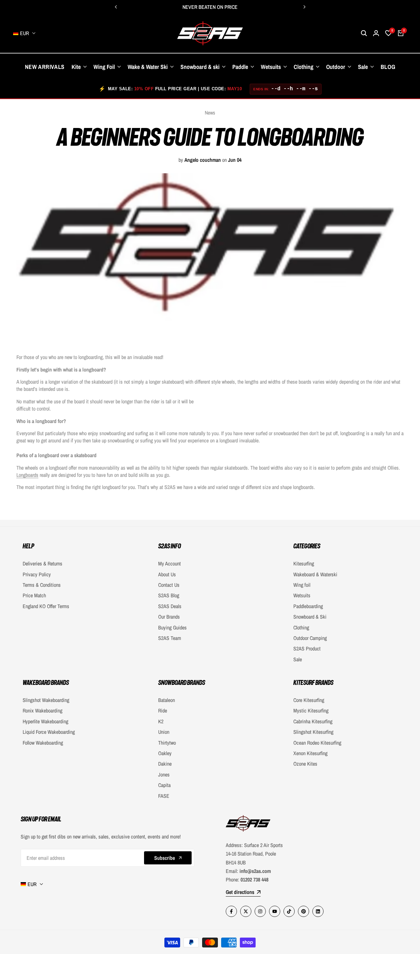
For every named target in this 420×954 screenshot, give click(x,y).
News (210, 112)
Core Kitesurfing (308, 700)
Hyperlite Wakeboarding (45, 721)
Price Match (34, 595)
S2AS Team (169, 638)
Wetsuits (301, 595)
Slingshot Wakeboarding (46, 700)
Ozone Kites (305, 763)
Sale (297, 659)
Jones (164, 774)
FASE (163, 795)
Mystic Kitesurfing (310, 710)
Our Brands (169, 616)
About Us (167, 574)
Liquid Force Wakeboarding (49, 731)
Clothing (301, 627)
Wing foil (301, 584)
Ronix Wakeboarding (42, 710)
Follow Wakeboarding (43, 742)
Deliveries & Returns (42, 563)
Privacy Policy (37, 574)
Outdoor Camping (310, 638)
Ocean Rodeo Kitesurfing (317, 742)
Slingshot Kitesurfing (313, 731)
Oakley (165, 753)
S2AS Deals (169, 606)
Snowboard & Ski (309, 616)
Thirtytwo (167, 742)
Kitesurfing (303, 563)
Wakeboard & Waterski (315, 574)
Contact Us (168, 584)
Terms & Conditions (42, 584)
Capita (164, 785)
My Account (169, 563)
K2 (160, 721)
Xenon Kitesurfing (310, 753)
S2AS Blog (168, 595)
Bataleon (166, 700)
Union (163, 731)
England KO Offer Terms (46, 606)
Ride (162, 710)
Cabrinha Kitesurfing (312, 721)
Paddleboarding (308, 606)
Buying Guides (172, 627)
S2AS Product (307, 648)
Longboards (27, 474)
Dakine (165, 763)
